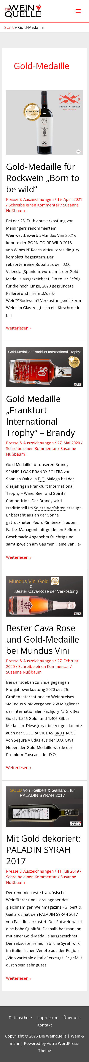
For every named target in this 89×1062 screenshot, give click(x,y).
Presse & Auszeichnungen (30, 199)
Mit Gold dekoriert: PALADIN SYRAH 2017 (43, 849)
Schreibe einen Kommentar (34, 205)
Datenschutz (20, 1017)
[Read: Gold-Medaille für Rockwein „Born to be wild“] (44, 122)
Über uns (72, 1017)
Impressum (47, 1017)
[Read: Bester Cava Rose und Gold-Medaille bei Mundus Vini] (44, 595)
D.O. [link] (66, 264)
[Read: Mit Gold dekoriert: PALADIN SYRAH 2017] (44, 806)
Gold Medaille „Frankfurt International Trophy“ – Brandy (40, 415)
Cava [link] (69, 740)
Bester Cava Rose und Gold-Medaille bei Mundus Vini (42, 639)
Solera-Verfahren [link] (49, 507)
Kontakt (44, 1025)
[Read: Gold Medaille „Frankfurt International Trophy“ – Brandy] (44, 366)
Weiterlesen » (18, 328)
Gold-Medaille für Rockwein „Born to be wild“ (42, 178)
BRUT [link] (59, 733)
